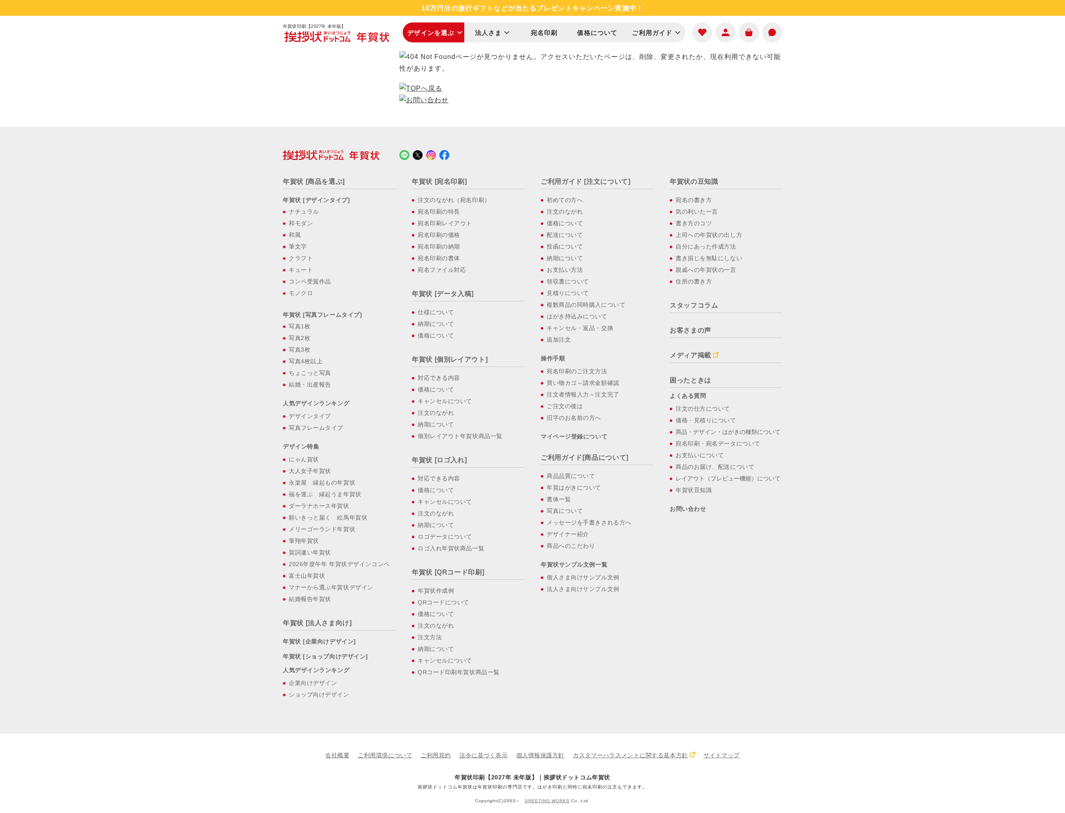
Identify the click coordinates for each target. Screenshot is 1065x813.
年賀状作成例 (436, 590)
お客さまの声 (690, 330)
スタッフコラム (694, 305)
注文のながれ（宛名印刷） (454, 200)
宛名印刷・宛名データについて (718, 443)
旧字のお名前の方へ (574, 417)
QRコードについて (443, 602)
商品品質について (571, 476)
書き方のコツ (694, 223)
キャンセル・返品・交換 (580, 328)
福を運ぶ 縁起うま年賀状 (325, 494)
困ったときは (690, 380)
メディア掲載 (690, 355)
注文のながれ (436, 412)
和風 (295, 235)
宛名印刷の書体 (439, 258)
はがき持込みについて (577, 316)
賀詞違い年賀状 (310, 552)
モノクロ (301, 293)
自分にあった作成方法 (706, 246)
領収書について (568, 281)
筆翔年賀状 (304, 540)
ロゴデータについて (445, 536)
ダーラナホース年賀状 (319, 506)
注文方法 (430, 637)
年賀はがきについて (574, 487)
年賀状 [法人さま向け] (317, 622)
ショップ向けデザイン (319, 694)
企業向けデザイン (313, 683)
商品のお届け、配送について (715, 466)
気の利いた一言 (697, 211)
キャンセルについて (445, 401)
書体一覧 (559, 499)
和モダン (301, 223)
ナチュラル (304, 211)
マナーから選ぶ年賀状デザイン (331, 587)
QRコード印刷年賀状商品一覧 (459, 672)
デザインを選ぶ (430, 32)
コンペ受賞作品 (310, 281)
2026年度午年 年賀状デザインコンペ (339, 564)
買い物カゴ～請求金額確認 (583, 382)
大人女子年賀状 (310, 471)
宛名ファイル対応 (442, 269)
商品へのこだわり (571, 545)
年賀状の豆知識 (694, 181)
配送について (565, 235)
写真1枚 (299, 326)
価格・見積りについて (706, 420)
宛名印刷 (544, 32)
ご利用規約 (436, 755)
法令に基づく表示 (483, 755)
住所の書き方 (694, 281)
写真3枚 (299, 349)
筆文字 (298, 246)
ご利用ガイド (652, 32)
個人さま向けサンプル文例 (583, 577)
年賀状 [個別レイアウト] (450, 359)
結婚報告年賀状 (310, 599)
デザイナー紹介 (568, 534)
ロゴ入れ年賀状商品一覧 (451, 548)
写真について (565, 511)
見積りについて (568, 293)
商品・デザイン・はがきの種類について (728, 432)
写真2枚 (299, 338)
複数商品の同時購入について (586, 304)
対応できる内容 (439, 377)
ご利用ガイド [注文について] (586, 181)
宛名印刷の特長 (439, 211)
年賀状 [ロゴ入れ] (439, 459)
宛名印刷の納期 (439, 246)
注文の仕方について (703, 408)
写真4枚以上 (305, 361)
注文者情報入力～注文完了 (583, 394)
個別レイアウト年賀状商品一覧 (460, 436)
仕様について (436, 312)
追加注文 (559, 339)
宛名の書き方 (694, 200)
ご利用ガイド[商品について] (585, 457)
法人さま (488, 32)
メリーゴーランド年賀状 (322, 529)
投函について (565, 246)
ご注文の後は (565, 406)
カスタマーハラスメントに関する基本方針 (630, 755)
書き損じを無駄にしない (709, 258)
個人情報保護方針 (540, 755)
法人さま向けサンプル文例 (583, 589)
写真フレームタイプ (316, 427)
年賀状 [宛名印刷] (439, 181)
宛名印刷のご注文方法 (577, 371)
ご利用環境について (385, 755)
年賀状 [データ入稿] (443, 293)
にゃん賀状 (304, 459)
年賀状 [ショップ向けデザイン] (325, 656)
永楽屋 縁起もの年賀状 (322, 482)
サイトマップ (721, 755)
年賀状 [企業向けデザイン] (319, 641)
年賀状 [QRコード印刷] (448, 572)
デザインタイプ (310, 416)
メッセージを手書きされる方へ (589, 522)
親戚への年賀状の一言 (706, 269)
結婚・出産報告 (310, 384)
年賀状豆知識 (694, 490)
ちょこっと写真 (310, 373)
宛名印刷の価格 (439, 235)
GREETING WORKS (547, 800)
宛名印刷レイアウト (445, 223)
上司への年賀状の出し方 (709, 235)
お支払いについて (700, 455)
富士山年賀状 (307, 575)
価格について (597, 32)
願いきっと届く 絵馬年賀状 (328, 517)
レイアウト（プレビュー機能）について (728, 478)
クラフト (301, 258)
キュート (301, 269)
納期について (436, 323)
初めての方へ (565, 200)
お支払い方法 (565, 269)
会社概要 (337, 755)
